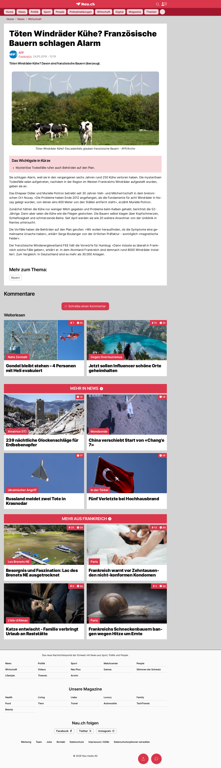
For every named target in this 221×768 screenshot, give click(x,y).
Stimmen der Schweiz (149, 669)
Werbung (26, 741)
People (140, 663)
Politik (41, 663)
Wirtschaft (34, 19)
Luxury (108, 697)
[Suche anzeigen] (157, 4)
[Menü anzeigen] (164, 4)
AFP (21, 52)
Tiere (41, 703)
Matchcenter (111, 663)
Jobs (49, 741)
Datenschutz (77, 741)
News (21, 19)
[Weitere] (162, 11)
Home (10, 19)
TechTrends (143, 703)
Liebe (74, 697)
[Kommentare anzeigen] (156, 759)
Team (39, 741)
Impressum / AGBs (98, 741)
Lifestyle (10, 675)
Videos (42, 669)
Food (8, 703)
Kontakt (61, 741)
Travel (74, 703)
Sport (74, 663)
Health (8, 697)
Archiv (74, 675)
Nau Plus (76, 669)
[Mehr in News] (85, 388)
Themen (42, 675)
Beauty (9, 709)
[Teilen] (143, 759)
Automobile (110, 703)
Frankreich (25, 56)
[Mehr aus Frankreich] (85, 518)
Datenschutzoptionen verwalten (132, 741)
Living (41, 697)
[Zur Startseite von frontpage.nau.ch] (85, 4)
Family (140, 697)
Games (108, 669)
